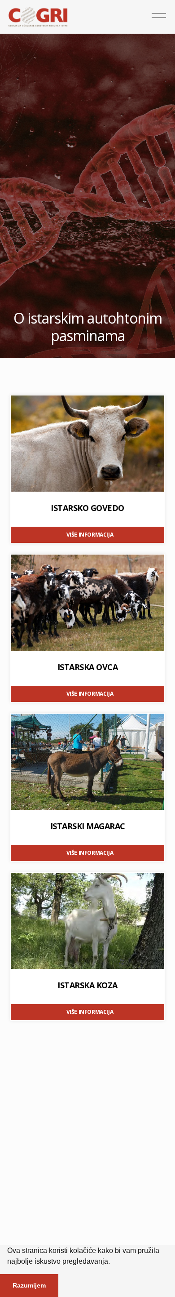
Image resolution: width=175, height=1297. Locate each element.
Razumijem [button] (29, 1285)
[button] (113, 1262)
